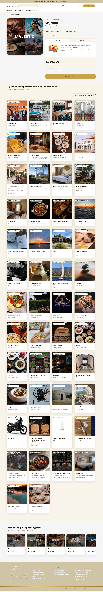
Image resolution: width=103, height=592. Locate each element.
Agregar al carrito (70, 76)
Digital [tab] (58, 40)
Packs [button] (9, 10)
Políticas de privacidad (79, 588)
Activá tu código (89, 6)
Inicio (8, 14)
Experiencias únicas (31, 10)
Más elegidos (19, 10)
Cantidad (60, 70)
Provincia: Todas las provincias (83, 95)
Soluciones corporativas (51, 6)
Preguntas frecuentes (38, 574)
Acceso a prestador (59, 570)
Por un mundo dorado (38, 572)
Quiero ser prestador (59, 572)
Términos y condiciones (90, 588)
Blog (33, 576)
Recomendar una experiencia (62, 574)
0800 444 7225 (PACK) (81, 572)
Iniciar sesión (77, 6)
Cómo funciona (66, 6)
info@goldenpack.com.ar (81, 574)
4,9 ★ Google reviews (81, 576)
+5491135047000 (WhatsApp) (83, 570)
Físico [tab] (82, 40)
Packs (12, 14)
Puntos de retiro (79, 579)
